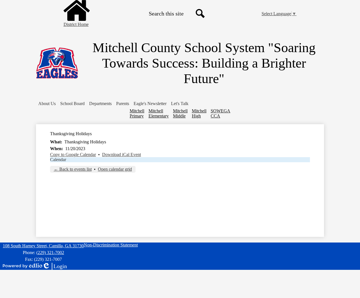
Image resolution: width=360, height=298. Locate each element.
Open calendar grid (115, 169)
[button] (47, 103)
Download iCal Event (121, 154)
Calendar (58, 159)
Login (54, 266)
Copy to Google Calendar (73, 154)
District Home (76, 24)
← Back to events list (73, 169)
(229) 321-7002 (50, 252)
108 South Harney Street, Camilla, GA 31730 (43, 245)
